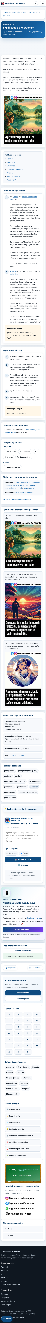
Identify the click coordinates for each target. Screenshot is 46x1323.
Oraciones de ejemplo (15, 169)
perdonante (8, 787)
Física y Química (12, 1078)
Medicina (24, 1083)
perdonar (6, 16)
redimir (19, 488)
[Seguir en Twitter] (20, 1214)
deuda (24, 197)
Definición (11, 159)
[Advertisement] (23, 45)
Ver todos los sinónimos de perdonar (17, 499)
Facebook (4, 1267)
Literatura (27, 1078)
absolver (17, 483)
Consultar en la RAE (16, 755)
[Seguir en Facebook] (20, 1203)
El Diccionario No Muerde (10, 1285)
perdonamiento (35, 781)
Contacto (4, 1294)
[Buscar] (36, 3)
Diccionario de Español (11, 12)
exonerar (32, 485)
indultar (7, 488)
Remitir (15, 197)
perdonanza (22, 787)
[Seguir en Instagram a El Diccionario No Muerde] (23, 1173)
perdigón (7, 776)
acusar (16, 492)
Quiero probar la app (23, 929)
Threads (4, 1281)
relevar (25, 488)
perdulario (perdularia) (28, 792)
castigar (23, 492)
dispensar (24, 485)
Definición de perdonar (33, 430)
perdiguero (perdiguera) (27, 771)
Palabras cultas (12, 1089)
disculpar (16, 485)
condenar (30, 492)
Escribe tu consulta (12, 828)
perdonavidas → (35, 968)
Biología (35, 1067)
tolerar (31, 488)
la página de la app (34, 918)
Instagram (4, 1271)
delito (12, 199)
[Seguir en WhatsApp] (20, 1209)
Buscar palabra (23, 993)
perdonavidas (9, 792)
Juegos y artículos (8, 1301)
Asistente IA (11, 180)
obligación (14, 274)
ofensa (30, 197)
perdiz (17, 776)
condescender (34, 483)
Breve (25, 853)
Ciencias (9, 1072)
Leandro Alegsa (10, 432)
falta (35, 197)
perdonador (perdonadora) (14, 781)
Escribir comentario (23, 951)
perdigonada (9, 771)
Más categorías (12, 1094)
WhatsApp (5, 1278)
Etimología (11, 162)
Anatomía (10, 1067)
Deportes (20, 1072)
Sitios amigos (6, 1305)
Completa (12, 853)
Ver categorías (23, 999)
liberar (13, 488)
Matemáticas (11, 1083)
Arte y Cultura (23, 1067)
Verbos (35, 12)
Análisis (10, 173)
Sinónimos (11, 166)
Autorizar (13, 271)
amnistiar (24, 483)
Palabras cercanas (14, 176)
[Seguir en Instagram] (20, 1198)
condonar (8, 485)
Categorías (26, 12)
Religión (25, 1089)
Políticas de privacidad (15, 1318)
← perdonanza (10, 968)
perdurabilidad (10, 798)
